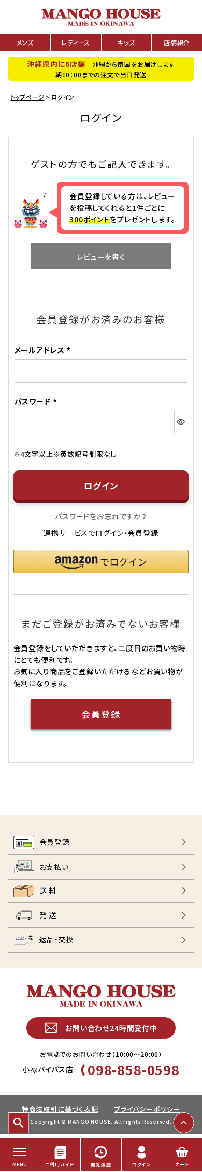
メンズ (25, 42)
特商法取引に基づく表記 (60, 1109)
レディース (75, 42)
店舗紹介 (177, 42)
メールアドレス (44, 350)
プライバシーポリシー (147, 1109)
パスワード (37, 401)
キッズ (126, 42)
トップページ (28, 97)
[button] (101, 561)
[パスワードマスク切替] (180, 422)
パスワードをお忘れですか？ (101, 516)
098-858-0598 (134, 1069)
